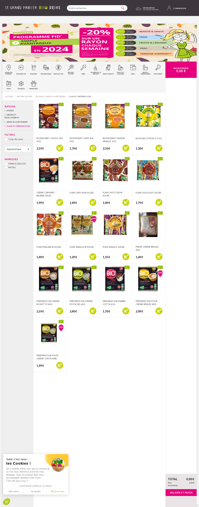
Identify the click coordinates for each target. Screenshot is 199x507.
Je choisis (36, 491)
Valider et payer (181, 492)
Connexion (179, 8)
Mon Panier (181, 69)
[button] (6, 501)
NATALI (12, 167)
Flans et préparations (18, 126)
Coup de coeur (15, 139)
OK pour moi (57, 491)
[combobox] (97, 8)
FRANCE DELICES (17, 163)
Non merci (14, 491)
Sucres (10, 111)
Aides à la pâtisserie (17, 122)
